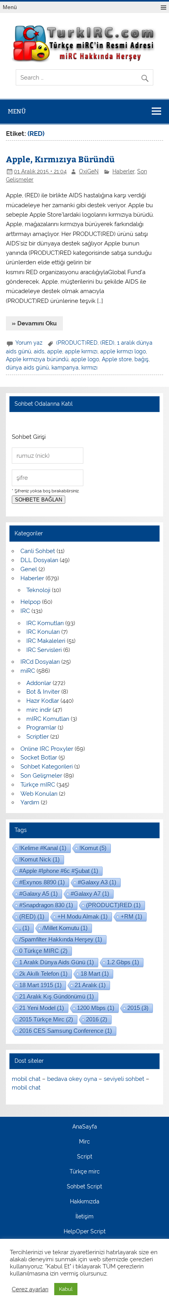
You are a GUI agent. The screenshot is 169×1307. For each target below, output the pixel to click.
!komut (93, 848)
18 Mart (95, 973)
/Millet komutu (65, 928)
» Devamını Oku (34, 323)
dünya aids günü (27, 367)
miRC (27, 670)
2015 (138, 1007)
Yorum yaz (28, 343)
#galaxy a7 (90, 893)
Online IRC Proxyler (46, 748)
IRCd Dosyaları (40, 661)
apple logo (85, 359)
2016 (96, 1019)
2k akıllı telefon (43, 973)
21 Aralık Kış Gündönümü (56, 996)
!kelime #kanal (42, 848)
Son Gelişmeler (41, 775)
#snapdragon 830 (46, 905)
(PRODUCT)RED (76, 343)
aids (39, 351)
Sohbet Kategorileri (46, 766)
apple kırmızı (81, 351)
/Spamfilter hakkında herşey (60, 939)
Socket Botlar (38, 757)
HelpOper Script (85, 1232)
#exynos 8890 (42, 882)
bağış (141, 359)
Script (84, 1157)
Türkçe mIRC (37, 784)
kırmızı (89, 367)
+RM (131, 916)
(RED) (107, 343)
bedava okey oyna (72, 1078)
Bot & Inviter (43, 691)
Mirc (84, 1142)
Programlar (41, 727)
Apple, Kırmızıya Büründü (60, 159)
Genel (28, 569)
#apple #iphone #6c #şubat (58, 870)
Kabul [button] (66, 1289)
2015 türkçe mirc (46, 1019)
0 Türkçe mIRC (43, 950)
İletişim (84, 1217)
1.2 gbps (123, 962)
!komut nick (39, 859)
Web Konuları (38, 793)
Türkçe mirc (85, 1172)
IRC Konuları (43, 631)
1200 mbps (95, 1007)
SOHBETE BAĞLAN (38, 500)
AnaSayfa (84, 1127)
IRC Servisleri (44, 650)
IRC (25, 611)
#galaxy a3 (97, 882)
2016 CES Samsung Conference (65, 1030)
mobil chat (26, 1078)
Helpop (30, 601)
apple (54, 351)
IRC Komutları (45, 623)
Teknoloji (38, 590)
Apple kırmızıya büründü (37, 359)
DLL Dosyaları (39, 560)
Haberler (123, 171)
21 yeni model (41, 1007)
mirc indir (38, 709)
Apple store (117, 359)
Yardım (29, 802)
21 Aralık (90, 985)
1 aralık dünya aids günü (56, 962)
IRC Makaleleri (45, 640)
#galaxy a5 (38, 893)
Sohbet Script (84, 1187)
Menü (10, 7)
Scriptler (37, 736)
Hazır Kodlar (42, 700)
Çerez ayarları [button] (30, 1289)
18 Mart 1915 (40, 985)
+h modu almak (82, 916)
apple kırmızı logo (123, 351)
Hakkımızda (84, 1202)
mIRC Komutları (47, 718)
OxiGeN (89, 171)
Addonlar (38, 683)
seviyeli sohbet (124, 1078)
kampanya (65, 367)
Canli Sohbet (37, 551)
